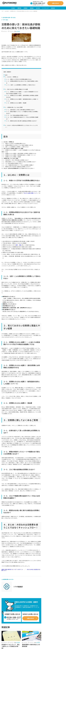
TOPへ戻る (5, 20)
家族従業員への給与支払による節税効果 (31, 645)
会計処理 (38, 8)
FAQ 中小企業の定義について (30, 193)
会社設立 (13, 8)
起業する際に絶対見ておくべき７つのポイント (12, 569)
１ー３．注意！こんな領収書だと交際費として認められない (20, 85)
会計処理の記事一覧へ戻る (9, 17)
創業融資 (25, 8)
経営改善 (53, 8)
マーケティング (45, 8)
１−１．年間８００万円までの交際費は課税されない (19, 79)
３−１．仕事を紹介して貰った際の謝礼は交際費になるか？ (20, 109)
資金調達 (32, 8)
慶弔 (17, 245)
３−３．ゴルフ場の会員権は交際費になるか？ (17, 115)
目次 (6, 75)
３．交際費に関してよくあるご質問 (13, 107)
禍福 (20, 245)
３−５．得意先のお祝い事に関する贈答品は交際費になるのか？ (21, 121)
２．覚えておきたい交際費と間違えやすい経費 (16, 89)
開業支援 (19, 8)
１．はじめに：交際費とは (11, 77)
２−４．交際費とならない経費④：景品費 (16, 103)
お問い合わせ (55, 3)
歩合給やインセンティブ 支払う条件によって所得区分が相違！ (11, 646)
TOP (2, 11)
